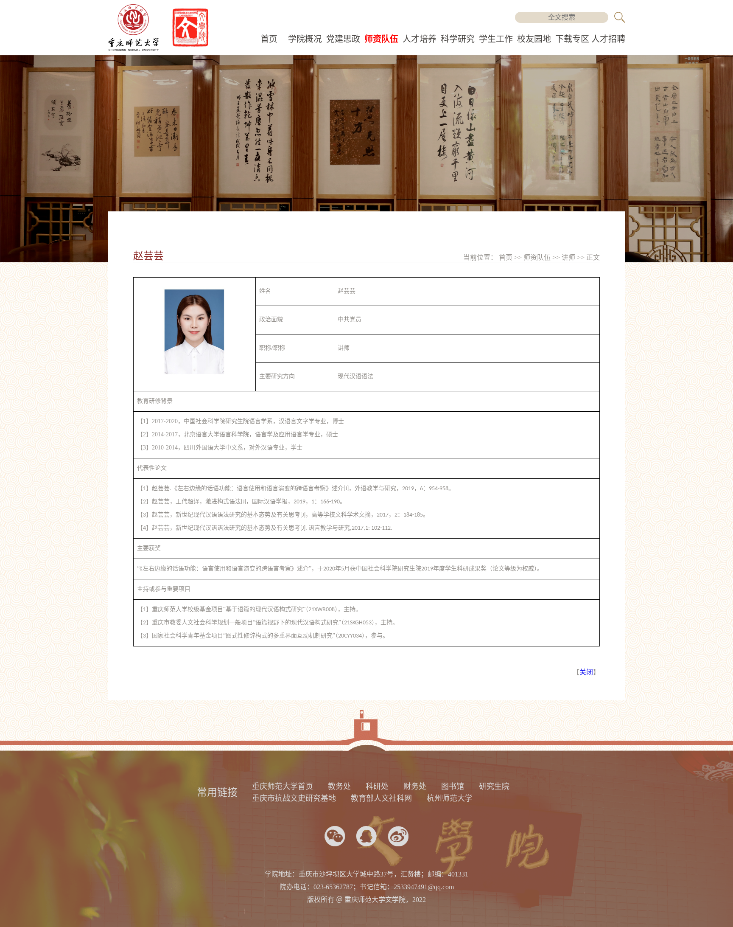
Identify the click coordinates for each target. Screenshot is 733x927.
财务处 (414, 786)
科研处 (377, 786)
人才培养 (419, 39)
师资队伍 (381, 39)
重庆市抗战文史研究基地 (294, 798)
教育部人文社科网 (381, 798)
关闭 (586, 672)
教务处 (339, 786)
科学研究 (458, 39)
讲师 (569, 257)
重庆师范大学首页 (282, 786)
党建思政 (343, 39)
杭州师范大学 (450, 798)
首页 (268, 39)
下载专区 (572, 39)
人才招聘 (608, 39)
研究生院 (494, 786)
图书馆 (452, 786)
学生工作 (496, 39)
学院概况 (305, 39)
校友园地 (534, 39)
